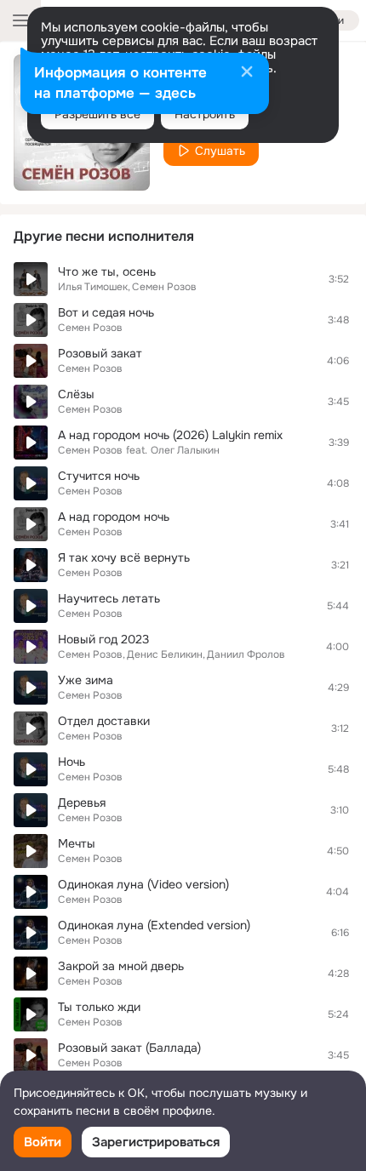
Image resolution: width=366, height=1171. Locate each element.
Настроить (204, 114)
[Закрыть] (246, 73)
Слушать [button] (220, 150)
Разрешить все (97, 114)
